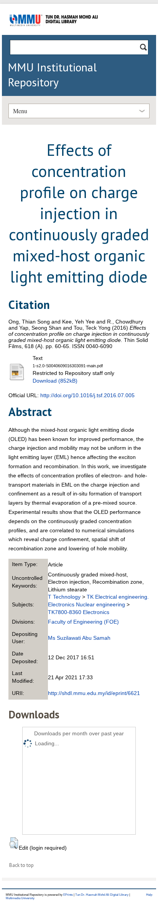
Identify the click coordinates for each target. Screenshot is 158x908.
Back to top (21, 865)
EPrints (68, 894)
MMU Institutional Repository (52, 74)
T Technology (64, 597)
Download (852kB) (55, 381)
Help (149, 894)
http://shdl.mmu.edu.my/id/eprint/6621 (94, 693)
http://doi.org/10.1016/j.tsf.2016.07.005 (87, 395)
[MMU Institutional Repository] (53, 33)
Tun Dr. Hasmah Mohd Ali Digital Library (101, 894)
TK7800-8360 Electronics (78, 612)
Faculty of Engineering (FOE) (83, 622)
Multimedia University (20, 898)
